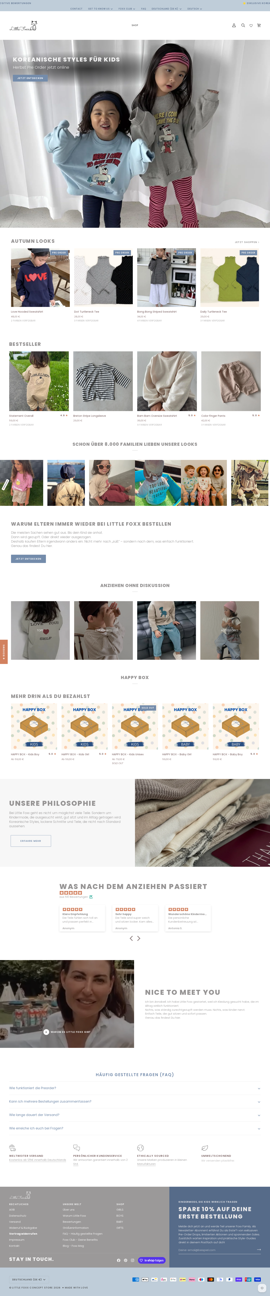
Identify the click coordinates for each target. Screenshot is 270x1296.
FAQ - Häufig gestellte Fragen (82, 1234)
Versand (15, 1222)
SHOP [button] (120, 1204)
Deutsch (193, 8)
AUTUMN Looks (33, 241)
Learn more (65, 559)
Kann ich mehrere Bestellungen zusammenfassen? (50, 1101)
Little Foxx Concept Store (32, 1287)
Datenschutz (17, 1216)
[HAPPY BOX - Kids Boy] (34, 726)
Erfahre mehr (30, 841)
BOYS (119, 1216)
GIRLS (119, 1210)
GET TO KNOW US (99, 8)
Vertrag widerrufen (23, 1234)
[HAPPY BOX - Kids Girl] (85, 726)
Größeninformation (76, 1228)
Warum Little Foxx (74, 1216)
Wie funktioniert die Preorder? (32, 1088)
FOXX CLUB (125, 8)
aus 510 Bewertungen (73, 897)
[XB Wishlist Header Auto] (251, 25)
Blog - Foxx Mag (73, 1246)
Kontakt (14, 1246)
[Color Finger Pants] (231, 381)
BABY (119, 1222)
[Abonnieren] (258, 1250)
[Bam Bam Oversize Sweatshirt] (167, 381)
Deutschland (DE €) (165, 8)
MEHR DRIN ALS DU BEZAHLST (51, 696)
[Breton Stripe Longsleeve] (103, 381)
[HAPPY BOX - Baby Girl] (185, 726)
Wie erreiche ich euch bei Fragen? (36, 1128)
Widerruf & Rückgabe (23, 1228)
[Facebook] (118, 1260)
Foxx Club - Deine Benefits (80, 1240)
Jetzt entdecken (28, 559)
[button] (135, 25)
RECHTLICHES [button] (19, 1204)
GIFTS (119, 1228)
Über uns (69, 1210)
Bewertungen (72, 1222)
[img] (136, 893)
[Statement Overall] (39, 381)
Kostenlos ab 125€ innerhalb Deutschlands (37, 1160)
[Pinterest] (125, 1260)
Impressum (16, 1240)
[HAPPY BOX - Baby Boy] (236, 726)
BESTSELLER (25, 344)
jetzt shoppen (246, 242)
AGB (12, 1210)
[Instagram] (132, 1260)
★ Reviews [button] (4, 652)
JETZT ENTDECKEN (30, 78)
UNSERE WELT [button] (72, 1204)
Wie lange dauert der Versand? (34, 1115)
